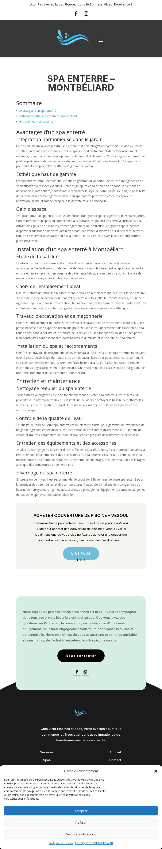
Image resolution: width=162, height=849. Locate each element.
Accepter (81, 811)
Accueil (115, 752)
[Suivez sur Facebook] (76, 13)
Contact (115, 760)
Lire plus (81, 553)
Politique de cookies (61, 843)
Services (47, 752)
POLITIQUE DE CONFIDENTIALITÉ (94, 843)
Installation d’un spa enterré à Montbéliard (48, 116)
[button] (156, 771)
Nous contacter (81, 655)
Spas (47, 760)
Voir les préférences (81, 834)
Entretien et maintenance (36, 122)
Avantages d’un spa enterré (37, 111)
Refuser (81, 822)
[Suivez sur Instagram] (86, 13)
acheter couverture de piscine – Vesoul (81, 515)
